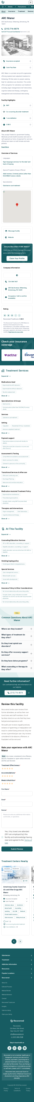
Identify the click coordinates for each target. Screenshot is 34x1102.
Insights (4, 1006)
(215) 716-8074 (16, 693)
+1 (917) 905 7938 (17, 1037)
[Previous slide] (14, 941)
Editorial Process (7, 986)
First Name (5, 789)
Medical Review (6, 990)
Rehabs (10, 6)
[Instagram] (15, 1048)
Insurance (11, 11)
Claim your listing (7, 1014)
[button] (27, 31)
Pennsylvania (22, 6)
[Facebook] (9, 1048)
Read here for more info (15, 332)
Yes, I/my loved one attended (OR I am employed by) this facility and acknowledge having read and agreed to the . (18, 837)
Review (3, 810)
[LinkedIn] (25, 1048)
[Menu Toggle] (31, 2)
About (3, 11)
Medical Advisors (7, 994)
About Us (4, 982)
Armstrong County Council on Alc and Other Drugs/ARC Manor (14, 889)
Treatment (21, 11)
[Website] (17, 275)
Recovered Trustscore (8, 1002)
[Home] (3, 6)
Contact (4, 998)
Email (3, 800)
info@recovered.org (17, 1034)
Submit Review (17, 849)
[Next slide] (20, 941)
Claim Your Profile (17, 258)
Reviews (30, 11)
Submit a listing (6, 1010)
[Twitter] (20, 1048)
